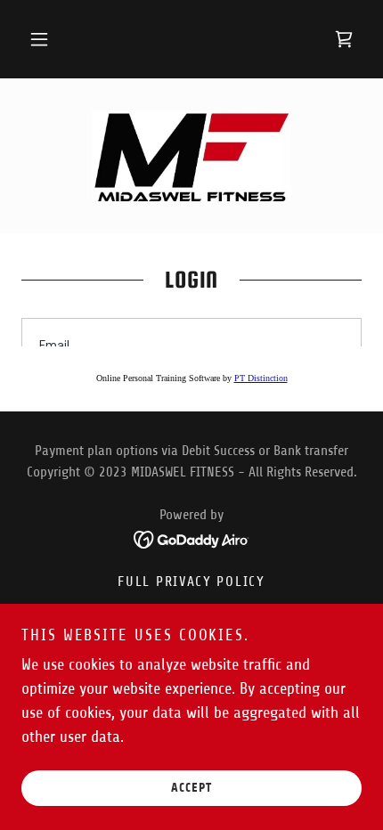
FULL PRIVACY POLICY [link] (191, 582)
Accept (191, 787)
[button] (39, 39)
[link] (344, 39)
